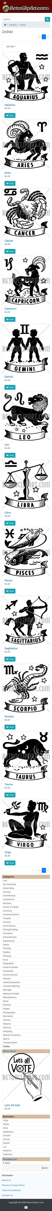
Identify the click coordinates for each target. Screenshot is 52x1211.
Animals (6, 892)
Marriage (7, 990)
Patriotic (7, 1005)
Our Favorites (9, 884)
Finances (7, 956)
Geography (8, 963)
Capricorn (10, 308)
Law (5, 880)
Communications (11, 914)
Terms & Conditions (11, 1190)
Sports (6, 1038)
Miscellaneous (9, 997)
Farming (7, 948)
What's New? (9, 1051)
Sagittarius (11, 648)
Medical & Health (11, 993)
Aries (8, 172)
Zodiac (22, 25)
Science (6, 1020)
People (6, 1008)
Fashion (6, 952)
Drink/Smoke (9, 926)
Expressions (9, 941)
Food (5, 959)
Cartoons (7, 910)
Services (7, 1027)
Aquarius (10, 104)
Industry (7, 978)
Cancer (9, 240)
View (11, 115)
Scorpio (9, 716)
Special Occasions (11, 1035)
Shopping (7, 1031)
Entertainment (10, 937)
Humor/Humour (10, 974)
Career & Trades (10, 907)
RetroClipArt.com (35, 1202)
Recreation (8, 1016)
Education (8, 933)
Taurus (9, 784)
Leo (7, 444)
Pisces (8, 580)
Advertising (8, 888)
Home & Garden (10, 967)
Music (6, 1001)
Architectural (9, 895)
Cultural (6, 922)
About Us (6, 1180)
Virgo (8, 852)
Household (8, 971)
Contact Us (7, 1195)
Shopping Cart (10, 1159)
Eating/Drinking (10, 929)
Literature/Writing (11, 986)
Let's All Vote (12, 1105)
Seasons (7, 1023)
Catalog (13, 25)
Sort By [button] (10, 46)
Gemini (9, 376)
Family (6, 944)
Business (7, 903)
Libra (8, 512)
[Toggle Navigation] (5, 3)
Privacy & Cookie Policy (13, 1185)
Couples (7, 918)
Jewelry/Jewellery (11, 982)
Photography (9, 1012)
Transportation (10, 1042)
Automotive (8, 899)
